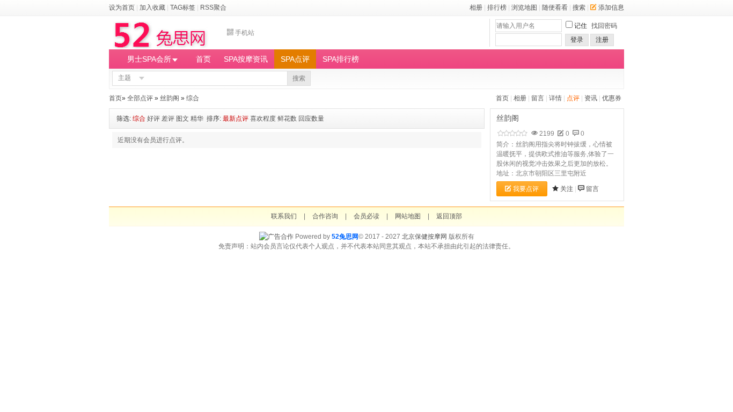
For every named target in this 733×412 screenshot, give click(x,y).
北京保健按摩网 (424, 236)
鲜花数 (287, 118)
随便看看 (555, 7)
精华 (196, 118)
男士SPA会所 (149, 59)
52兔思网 (345, 236)
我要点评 (526, 189)
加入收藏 (152, 7)
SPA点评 (295, 59)
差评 (168, 118)
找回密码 (604, 26)
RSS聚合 (213, 7)
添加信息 (611, 7)
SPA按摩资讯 (246, 59)
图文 (182, 118)
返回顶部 (449, 216)
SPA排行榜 (340, 59)
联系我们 (284, 216)
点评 (573, 98)
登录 (576, 39)
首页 (203, 59)
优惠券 (611, 98)
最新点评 (235, 118)
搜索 (579, 7)
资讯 (590, 98)
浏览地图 (524, 7)
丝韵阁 (169, 98)
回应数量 (311, 118)
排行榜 (497, 7)
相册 (476, 7)
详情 (555, 98)
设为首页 (122, 7)
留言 (537, 98)
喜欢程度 (263, 118)
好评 (153, 118)
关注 (566, 189)
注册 (602, 39)
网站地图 (408, 216)
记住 (580, 26)
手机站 (244, 32)
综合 (192, 98)
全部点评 (140, 98)
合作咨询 (325, 216)
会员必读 (366, 216)
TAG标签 (182, 7)
